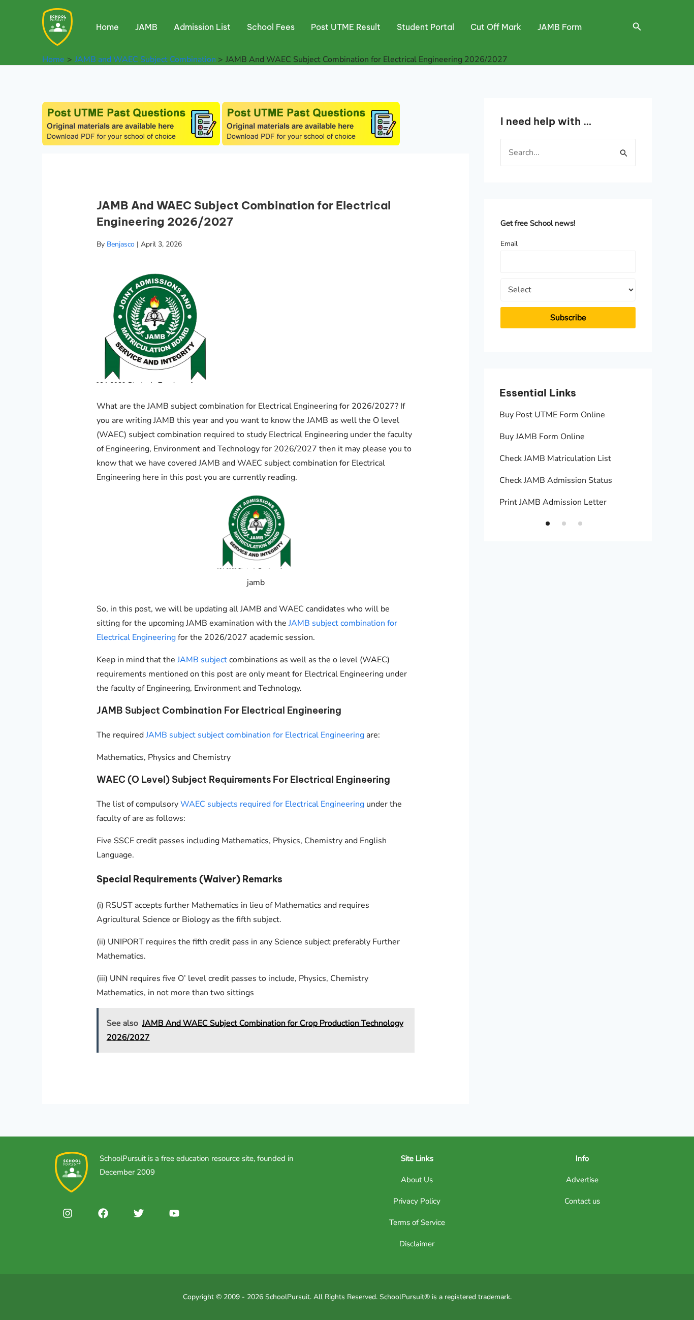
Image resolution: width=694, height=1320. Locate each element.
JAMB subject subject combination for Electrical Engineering (255, 735)
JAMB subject (202, 659)
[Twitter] (139, 1213)
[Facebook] (103, 1213)
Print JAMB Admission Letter (553, 502)
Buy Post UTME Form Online (552, 414)
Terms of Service (417, 1222)
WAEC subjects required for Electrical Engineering (272, 804)
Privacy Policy (416, 1201)
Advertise (582, 1180)
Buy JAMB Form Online (542, 436)
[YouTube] (174, 1213)
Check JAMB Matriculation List (555, 458)
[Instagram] (67, 1213)
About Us (417, 1180)
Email (509, 244)
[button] (548, 523)
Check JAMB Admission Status (555, 480)
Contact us (582, 1201)
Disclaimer (416, 1244)
